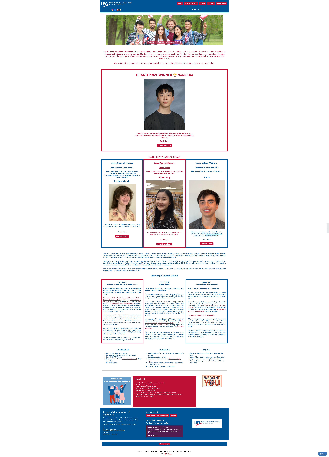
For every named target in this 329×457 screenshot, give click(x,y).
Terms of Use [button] (178, 451)
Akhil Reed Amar (114, 300)
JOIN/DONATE (221, 3)
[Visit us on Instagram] (112, 10)
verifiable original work (129, 359)
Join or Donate (151, 415)
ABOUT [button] (179, 3)
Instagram (158, 423)
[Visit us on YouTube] (118, 10)
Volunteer (173, 415)
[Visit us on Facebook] (115, 10)
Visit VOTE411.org (153, 435)
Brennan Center (162, 325)
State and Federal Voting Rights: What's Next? (164, 322)
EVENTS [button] (202, 3)
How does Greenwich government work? (201, 315)
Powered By (160, 454)
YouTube (166, 423)
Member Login (196, 9)
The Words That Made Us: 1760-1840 (121, 303)
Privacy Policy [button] (187, 451)
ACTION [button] (194, 3)
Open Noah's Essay (164, 145)
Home (102, 13)
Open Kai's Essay (207, 244)
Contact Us (146, 451)
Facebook (149, 423)
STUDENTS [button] (210, 3)
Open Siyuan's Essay (164, 244)
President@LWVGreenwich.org (114, 430)
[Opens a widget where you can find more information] (322, 454)
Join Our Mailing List (162, 415)
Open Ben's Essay (122, 236)
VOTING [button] (187, 3)
